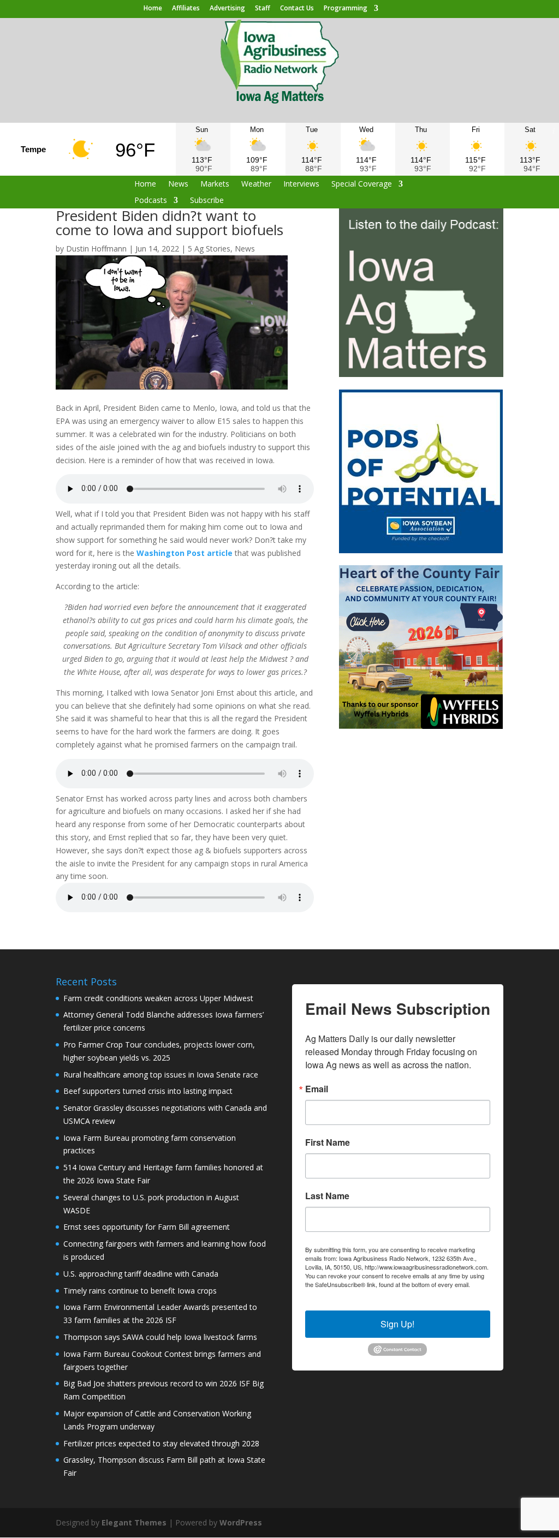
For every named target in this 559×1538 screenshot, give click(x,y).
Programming (345, 9)
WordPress (240, 1522)
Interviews (301, 184)
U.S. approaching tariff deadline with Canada (140, 1273)
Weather (256, 184)
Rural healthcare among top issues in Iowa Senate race (160, 1074)
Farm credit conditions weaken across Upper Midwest (158, 998)
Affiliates (186, 9)
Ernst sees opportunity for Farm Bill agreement (146, 1227)
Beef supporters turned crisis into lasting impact (148, 1091)
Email (316, 1089)
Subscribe (207, 200)
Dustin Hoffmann (96, 248)
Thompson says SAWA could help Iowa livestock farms (160, 1337)
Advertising (227, 9)
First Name (327, 1142)
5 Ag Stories (209, 248)
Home (153, 9)
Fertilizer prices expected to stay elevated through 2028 (161, 1443)
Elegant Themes (134, 1522)
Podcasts (150, 200)
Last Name (327, 1196)
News (178, 184)
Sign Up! (397, 1324)
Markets (214, 184)
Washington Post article (184, 553)
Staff (262, 9)
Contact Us (297, 9)
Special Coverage (361, 184)
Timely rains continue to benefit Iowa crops (140, 1290)
